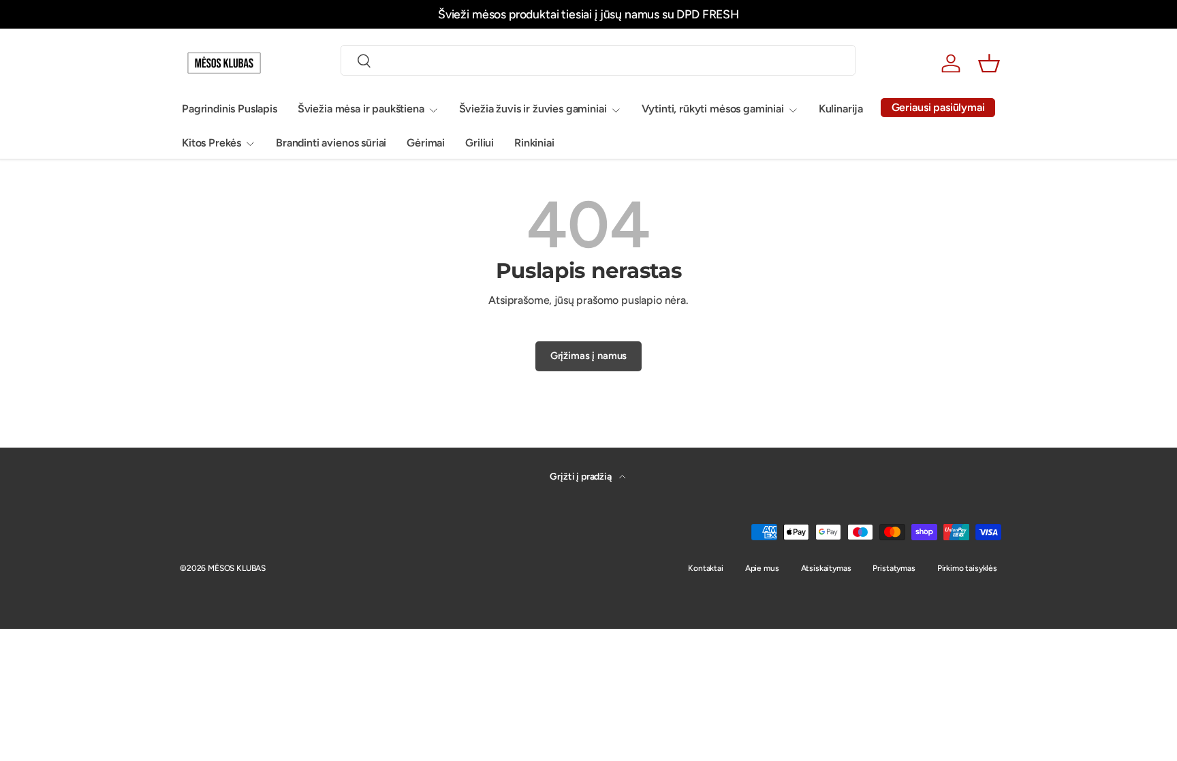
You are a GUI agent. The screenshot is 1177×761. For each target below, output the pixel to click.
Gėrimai (426, 142)
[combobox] (597, 60)
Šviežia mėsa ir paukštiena (361, 108)
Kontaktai (705, 568)
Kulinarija (841, 108)
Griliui (479, 142)
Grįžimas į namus (588, 356)
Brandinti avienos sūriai (331, 142)
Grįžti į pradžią (581, 476)
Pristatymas (894, 568)
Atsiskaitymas (826, 568)
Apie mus (762, 568)
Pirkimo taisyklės (967, 568)
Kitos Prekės (211, 142)
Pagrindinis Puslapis (229, 108)
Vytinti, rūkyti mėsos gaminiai (713, 108)
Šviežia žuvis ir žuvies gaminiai (533, 108)
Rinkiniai (534, 142)
